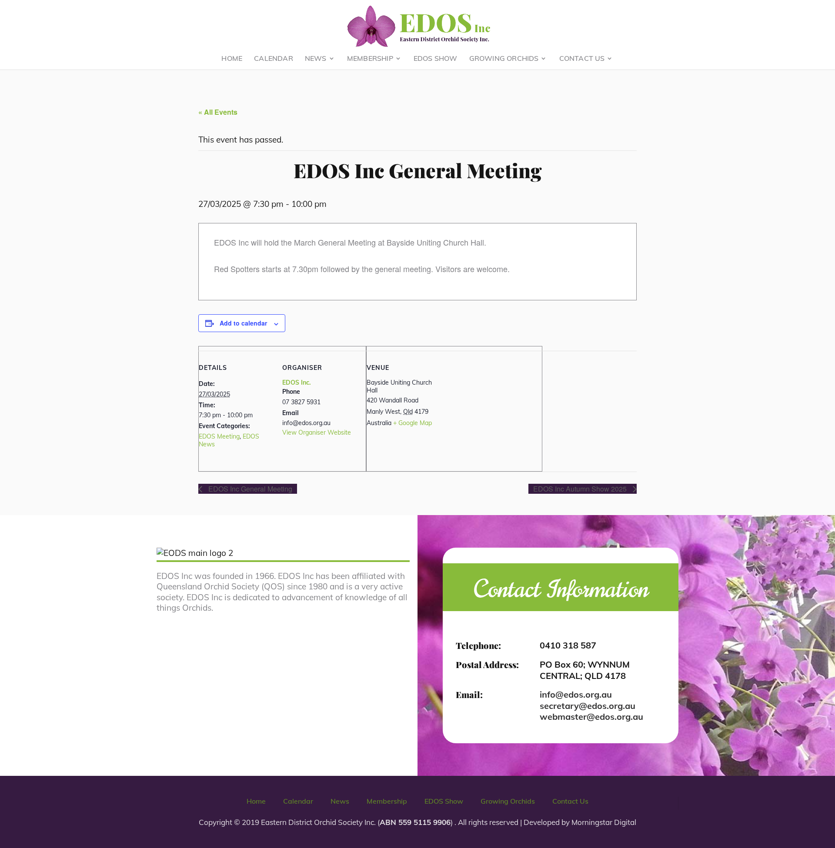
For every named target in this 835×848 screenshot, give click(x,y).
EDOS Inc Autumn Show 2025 (580, 489)
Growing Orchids (504, 59)
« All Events (217, 112)
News (316, 59)
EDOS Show (436, 59)
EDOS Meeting (219, 436)
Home (231, 59)
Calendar (273, 59)
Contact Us (582, 59)
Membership (370, 59)
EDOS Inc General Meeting (249, 489)
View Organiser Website (316, 432)
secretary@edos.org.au (587, 705)
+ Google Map (412, 423)
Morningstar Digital (603, 822)
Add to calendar (243, 323)
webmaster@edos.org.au (591, 716)
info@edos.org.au (576, 694)
